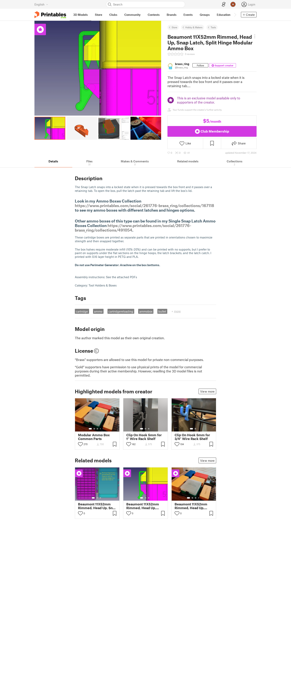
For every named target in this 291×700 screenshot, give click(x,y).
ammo (98, 311)
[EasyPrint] (224, 4)
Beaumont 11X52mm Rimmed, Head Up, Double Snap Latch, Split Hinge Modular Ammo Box (142, 506)
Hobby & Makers (194, 27)
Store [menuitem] (98, 14)
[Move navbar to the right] (235, 15)
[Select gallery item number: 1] (90, 429)
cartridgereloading (120, 311)
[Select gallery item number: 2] (94, 429)
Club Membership (215, 131)
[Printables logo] (50, 14)
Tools (213, 27)
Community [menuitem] (132, 14)
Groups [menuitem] (205, 14)
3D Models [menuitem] (80, 14)
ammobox (145, 311)
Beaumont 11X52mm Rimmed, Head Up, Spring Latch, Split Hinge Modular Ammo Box (192, 506)
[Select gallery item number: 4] (100, 429)
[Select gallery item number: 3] (97, 429)
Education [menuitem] (223, 14)
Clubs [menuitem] (113, 14)
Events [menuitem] (188, 14)
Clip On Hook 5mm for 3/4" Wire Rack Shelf (192, 437)
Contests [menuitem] (154, 14)
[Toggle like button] (80, 444)
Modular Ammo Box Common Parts (94, 437)
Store (174, 27)
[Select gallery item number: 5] (103, 429)
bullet (162, 311)
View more (207, 391)
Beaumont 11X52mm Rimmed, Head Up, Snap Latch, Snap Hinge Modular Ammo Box (97, 506)
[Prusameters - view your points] (233, 4)
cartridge (82, 311)
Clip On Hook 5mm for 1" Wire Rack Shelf (144, 437)
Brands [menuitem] (171, 14)
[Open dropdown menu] (255, 36)
